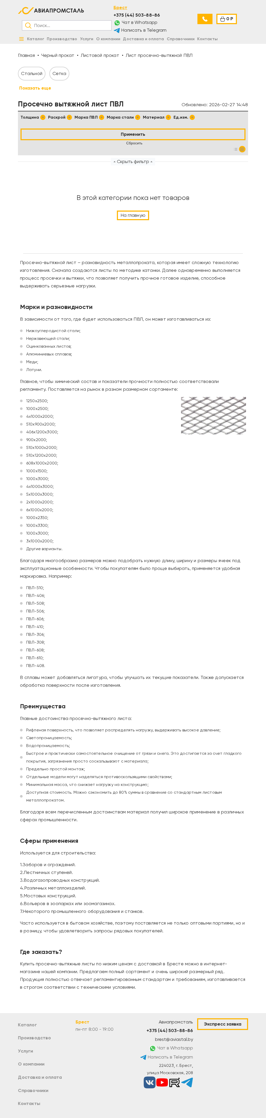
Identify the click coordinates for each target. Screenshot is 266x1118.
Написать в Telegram (143, 30)
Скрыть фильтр (133, 161)
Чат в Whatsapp (139, 22)
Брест (120, 7)
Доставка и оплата (40, 1077)
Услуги (25, 1051)
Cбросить (134, 143)
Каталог (27, 1025)
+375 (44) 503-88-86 (137, 15)
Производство (34, 1038)
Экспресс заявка (222, 1024)
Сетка (59, 73)
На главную (133, 215)
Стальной (31, 73)
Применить (133, 134)
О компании (31, 1064)
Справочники (33, 1090)
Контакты (29, 1103)
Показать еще (35, 88)
